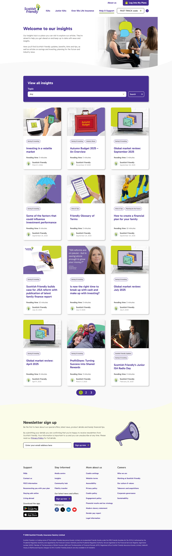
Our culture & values (125, 483)
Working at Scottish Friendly (128, 478)
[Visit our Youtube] (74, 509)
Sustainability (122, 498)
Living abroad (28, 498)
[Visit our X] (63, 509)
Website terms (92, 478)
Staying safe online (31, 493)
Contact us (27, 478)
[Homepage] (32, 14)
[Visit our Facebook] (57, 509)
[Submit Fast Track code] (140, 10)
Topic (31, 88)
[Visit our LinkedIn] (68, 509)
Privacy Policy (37, 438)
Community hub (61, 483)
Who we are (122, 473)
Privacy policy (91, 488)
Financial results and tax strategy (99, 503)
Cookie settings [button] (92, 473)
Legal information (93, 518)
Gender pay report (93, 513)
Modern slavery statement (96, 508)
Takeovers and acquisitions (128, 488)
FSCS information (30, 483)
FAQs (25, 473)
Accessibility (91, 483)
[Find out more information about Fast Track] (147, 10)
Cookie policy (91, 493)
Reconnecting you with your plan (36, 488)
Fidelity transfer (61, 488)
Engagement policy (93, 498)
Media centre (60, 473)
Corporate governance (126, 493)
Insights (58, 478)
